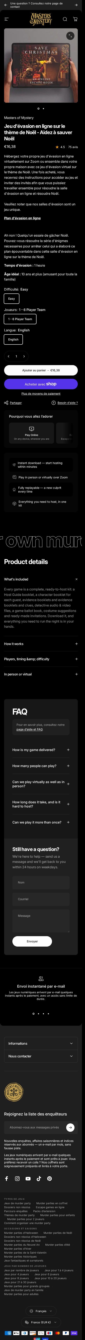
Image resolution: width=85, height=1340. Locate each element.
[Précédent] (5, 5)
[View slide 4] (48, 1013)
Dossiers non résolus (17, 1207)
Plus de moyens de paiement (40, 393)
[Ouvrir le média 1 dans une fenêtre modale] (70, 36)
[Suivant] (76, 5)
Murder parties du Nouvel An (22, 1244)
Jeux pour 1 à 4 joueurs (59, 1270)
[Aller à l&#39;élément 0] (38, 108)
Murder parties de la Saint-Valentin (25, 1252)
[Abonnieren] (70, 1127)
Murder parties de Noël (58, 1232)
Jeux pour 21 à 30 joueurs (20, 1282)
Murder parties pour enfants (57, 1215)
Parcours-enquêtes (16, 1211)
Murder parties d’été (57, 1244)
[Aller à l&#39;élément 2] (43, 108)
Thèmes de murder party (19, 1215)
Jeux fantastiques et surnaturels (23, 1260)
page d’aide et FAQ (29, 729)
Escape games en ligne (50, 1207)
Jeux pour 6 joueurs (46, 1274)
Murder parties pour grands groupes (27, 1286)
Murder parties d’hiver (17, 1248)
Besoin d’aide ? (68, 402)
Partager (16, 402)
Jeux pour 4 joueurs (16, 1274)
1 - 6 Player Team (20, 319)
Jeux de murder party (17, 1203)
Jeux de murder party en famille (23, 1290)
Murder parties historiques (20, 1256)
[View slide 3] (43, 1013)
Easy (11, 298)
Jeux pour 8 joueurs (16, 1278)
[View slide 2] (38, 1013)
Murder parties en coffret (51, 1203)
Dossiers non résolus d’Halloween (25, 1236)
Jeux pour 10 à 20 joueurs (50, 1278)
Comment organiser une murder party (27, 1223)
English (13, 339)
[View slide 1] (33, 1013)
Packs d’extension (44, 1211)
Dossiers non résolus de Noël (22, 1240)
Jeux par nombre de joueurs (21, 1270)
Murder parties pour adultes (21, 1294)
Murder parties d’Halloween (21, 1232)
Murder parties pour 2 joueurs (25, 1219)
